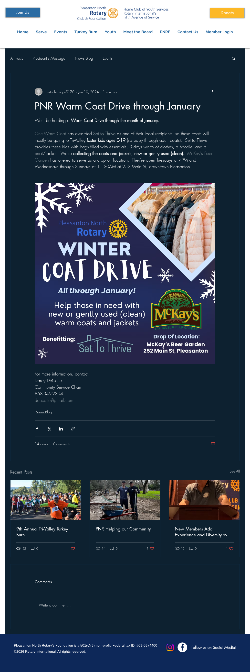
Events (108, 58)
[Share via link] (73, 428)
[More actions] (212, 92)
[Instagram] (170, 647)
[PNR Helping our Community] (125, 500)
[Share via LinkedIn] (61, 428)
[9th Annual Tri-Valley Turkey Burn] (45, 500)
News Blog (84, 58)
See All (235, 471)
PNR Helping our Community (123, 529)
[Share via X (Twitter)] (49, 428)
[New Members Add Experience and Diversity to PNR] (204, 500)
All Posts (16, 58)
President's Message (49, 58)
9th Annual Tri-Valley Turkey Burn (42, 532)
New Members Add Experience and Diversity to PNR (201, 532)
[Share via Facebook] (37, 428)
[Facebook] (182, 647)
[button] (233, 58)
